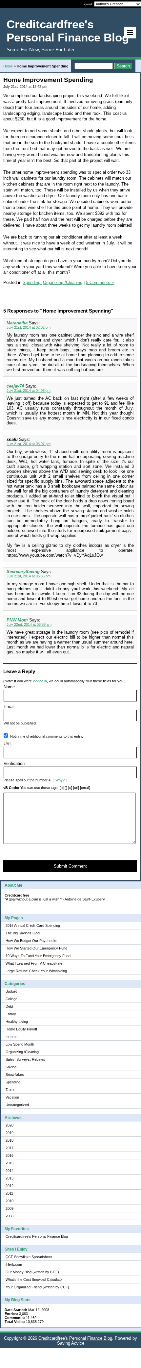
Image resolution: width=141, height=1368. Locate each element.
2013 (9, 1178)
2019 (9, 1133)
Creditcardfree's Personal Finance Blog (37, 1236)
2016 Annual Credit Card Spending (33, 925)
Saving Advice (70, 1343)
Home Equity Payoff (21, 1029)
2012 (9, 1186)
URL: (8, 743)
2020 (9, 1125)
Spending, (32, 282)
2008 (9, 1216)
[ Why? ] (60, 780)
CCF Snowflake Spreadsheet (29, 1257)
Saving (11, 1067)
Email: (10, 706)
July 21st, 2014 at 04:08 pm (28, 391)
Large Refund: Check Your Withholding (36, 971)
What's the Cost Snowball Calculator (34, 1279)
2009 (9, 1208)
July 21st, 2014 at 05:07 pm (28, 444)
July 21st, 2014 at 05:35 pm (28, 576)
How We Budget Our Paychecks (31, 941)
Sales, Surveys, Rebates (25, 1059)
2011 (9, 1193)
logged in (40, 681)
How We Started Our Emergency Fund (36, 948)
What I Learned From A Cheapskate (34, 963)
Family (11, 1014)
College (11, 999)
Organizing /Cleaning (22, 1052)
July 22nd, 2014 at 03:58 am (29, 624)
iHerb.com (14, 1264)
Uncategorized (17, 1105)
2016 (9, 1155)
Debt (9, 1006)
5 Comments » (100, 282)
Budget (11, 991)
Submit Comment (70, 866)
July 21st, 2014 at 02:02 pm (28, 327)
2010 (9, 1201)
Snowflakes (15, 1075)
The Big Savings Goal (23, 933)
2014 (9, 1171)
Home (8, 66)
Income (11, 1037)
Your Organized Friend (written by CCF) (37, 1287)
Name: (10, 686)
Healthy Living (17, 1022)
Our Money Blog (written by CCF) (32, 1272)
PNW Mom (17, 620)
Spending (13, 1082)
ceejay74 (15, 386)
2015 (9, 1163)
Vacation (12, 1097)
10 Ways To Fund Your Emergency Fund (38, 956)
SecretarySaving (23, 571)
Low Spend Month (20, 1044)
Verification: (15, 763)
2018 (9, 1140)
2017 (9, 1148)
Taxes (10, 1090)
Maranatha (17, 322)
